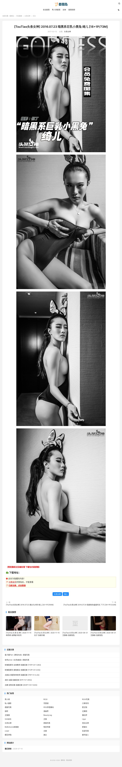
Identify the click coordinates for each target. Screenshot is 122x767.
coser (7, 731)
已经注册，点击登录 (17, 585)
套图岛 (61, 4)
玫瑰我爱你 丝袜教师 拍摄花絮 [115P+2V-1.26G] (23, 665)
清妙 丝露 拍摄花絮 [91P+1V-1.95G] (18, 680)
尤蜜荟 (7, 715)
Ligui (84, 719)
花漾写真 (85, 731)
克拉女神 (85, 723)
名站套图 (46, 10)
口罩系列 (85, 703)
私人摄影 (8, 703)
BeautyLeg (47, 715)
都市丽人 (85, 735)
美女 (45, 735)
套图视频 (71, 10)
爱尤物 (84, 707)
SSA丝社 (8, 719)
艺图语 (45, 703)
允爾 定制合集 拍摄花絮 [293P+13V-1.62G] (21, 685)
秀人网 (7, 699)
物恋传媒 (46, 727)
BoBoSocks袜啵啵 (12, 727)
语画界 (45, 711)
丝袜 (64, 10)
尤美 (45, 731)
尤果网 (84, 711)
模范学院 (8, 735)
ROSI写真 (85, 699)
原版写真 (46, 723)
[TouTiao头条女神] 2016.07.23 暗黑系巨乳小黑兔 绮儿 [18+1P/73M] (61, 26)
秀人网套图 (56, 10)
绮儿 (65, 594)
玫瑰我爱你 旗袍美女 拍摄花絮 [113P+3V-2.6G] (22, 670)
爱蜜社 (84, 727)
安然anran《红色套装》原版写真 (17, 660)
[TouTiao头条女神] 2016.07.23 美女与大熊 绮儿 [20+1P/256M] (29, 605)
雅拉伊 (84, 715)
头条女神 (27, 16)
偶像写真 (8, 707)
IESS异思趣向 (48, 707)
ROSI (45, 699)
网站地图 (69, 760)
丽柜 (6, 711)
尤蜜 (45, 719)
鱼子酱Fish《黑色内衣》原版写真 (17, 655)
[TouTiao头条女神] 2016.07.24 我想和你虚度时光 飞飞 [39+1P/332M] (89, 605)
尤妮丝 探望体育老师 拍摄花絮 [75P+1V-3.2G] (22, 675)
